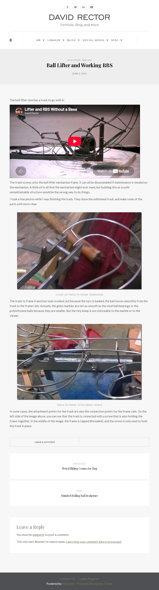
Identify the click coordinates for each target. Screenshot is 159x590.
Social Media (94, 40)
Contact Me (67, 578)
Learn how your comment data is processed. (94, 541)
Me (38, 40)
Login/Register (89, 578)
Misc (115, 40)
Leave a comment (45, 441)
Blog (71, 40)
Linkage (54, 40)
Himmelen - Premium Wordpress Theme (87, 583)
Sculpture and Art (79, 60)
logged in (38, 534)
